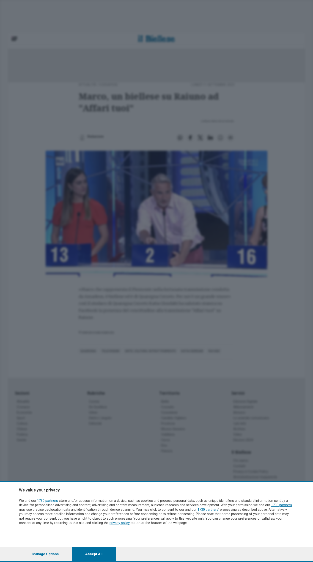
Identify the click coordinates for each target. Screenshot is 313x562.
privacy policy (120, 523)
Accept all (93, 554)
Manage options (45, 554)
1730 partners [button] (47, 501)
